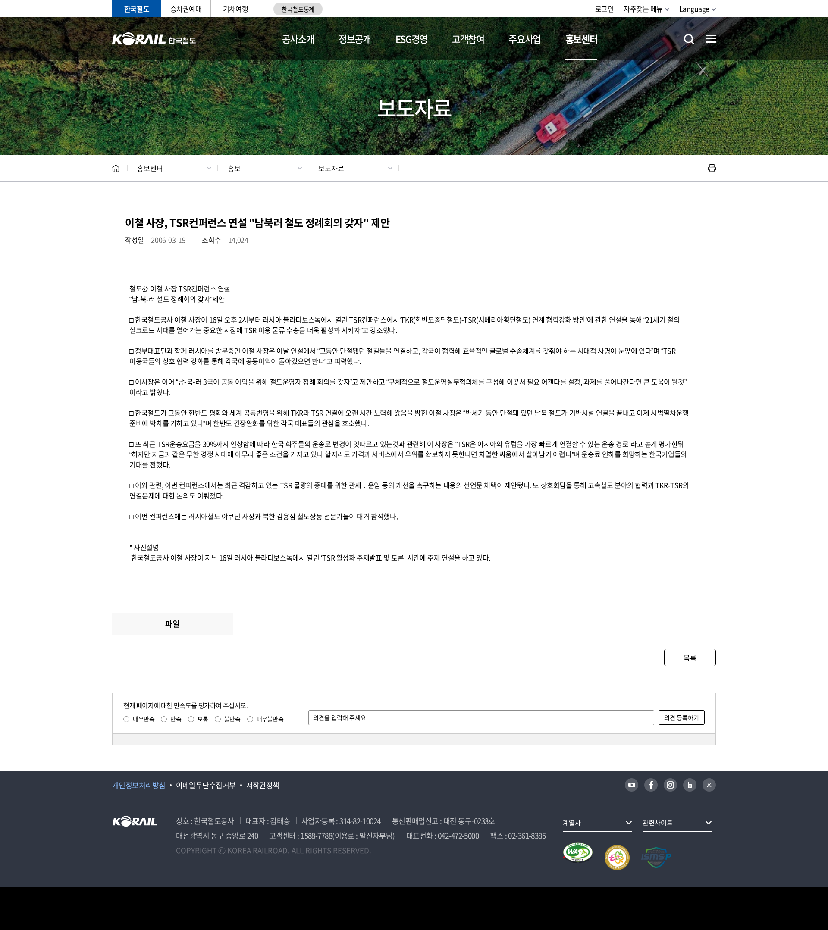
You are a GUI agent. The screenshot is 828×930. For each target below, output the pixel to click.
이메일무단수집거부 (206, 785)
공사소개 (298, 38)
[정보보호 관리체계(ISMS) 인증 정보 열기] (656, 857)
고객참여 (468, 38)
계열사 (572, 822)
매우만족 (143, 718)
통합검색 (689, 39)
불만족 (232, 718)
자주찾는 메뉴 (643, 8)
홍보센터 (581, 38)
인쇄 (712, 168)
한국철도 (136, 8)
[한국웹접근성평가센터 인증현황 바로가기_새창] (578, 857)
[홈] (115, 168)
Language (694, 8)
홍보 (234, 168)
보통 (203, 718)
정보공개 (355, 38)
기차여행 (235, 8)
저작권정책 (262, 785)
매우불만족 (270, 718)
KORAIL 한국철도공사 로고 (154, 38)
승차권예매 (186, 8)
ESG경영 (411, 38)
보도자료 (331, 168)
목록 (690, 657)
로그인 (604, 8)
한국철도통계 (298, 9)
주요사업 (524, 38)
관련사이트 (658, 822)
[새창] (631, 785)
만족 (175, 718)
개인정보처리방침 (139, 785)
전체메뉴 (711, 39)
